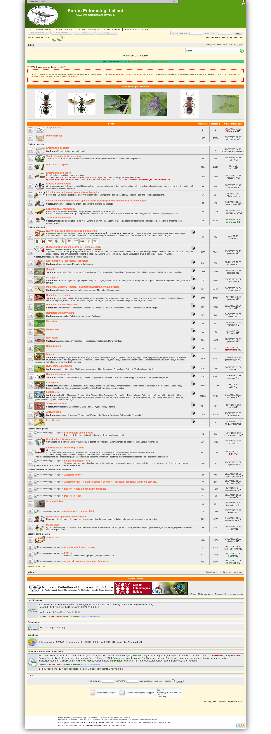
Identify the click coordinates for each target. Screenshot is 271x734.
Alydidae (78, 298)
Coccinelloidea (137, 386)
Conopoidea (119, 357)
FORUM (68, 553)
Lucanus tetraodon (231, 476)
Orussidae (107, 369)
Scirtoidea (90, 388)
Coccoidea (85, 316)
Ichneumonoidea (120, 377)
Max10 (231, 316)
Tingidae (129, 300)
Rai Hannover (141, 660)
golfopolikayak (231, 360)
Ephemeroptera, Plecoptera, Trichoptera (67, 261)
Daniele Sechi (46, 658)
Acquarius (231, 178)
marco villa (220, 658)
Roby (231, 160)
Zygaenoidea (56, 399)
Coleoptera (52, 382)
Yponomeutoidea (41, 399)
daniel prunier (231, 204)
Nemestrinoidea (64, 360)
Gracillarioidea (174, 395)
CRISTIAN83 (231, 424)
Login (30, 675)
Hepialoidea (51, 397)
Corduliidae (119, 272)
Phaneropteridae (139, 280)
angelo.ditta (149, 655)
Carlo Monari (216, 655)
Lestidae (152, 272)
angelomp (161, 655)
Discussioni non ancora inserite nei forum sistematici (74, 247)
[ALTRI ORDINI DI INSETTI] (88, 241)
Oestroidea (87, 360)
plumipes (231, 253)
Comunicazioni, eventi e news (79, 547)
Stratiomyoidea (167, 360)
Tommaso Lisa (231, 213)
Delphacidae (118, 308)
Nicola (90, 660)
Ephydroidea (153, 357)
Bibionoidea (83, 357)
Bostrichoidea (63, 386)
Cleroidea (110, 386)
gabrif (231, 556)
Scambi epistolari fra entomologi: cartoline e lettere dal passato (85, 204)
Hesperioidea (64, 397)
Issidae (128, 308)
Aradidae (100, 298)
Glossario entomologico (58, 183)
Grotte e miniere (54, 501)
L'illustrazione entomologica (61, 209)
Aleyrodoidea (63, 316)
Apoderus (172, 655)
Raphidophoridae (155, 280)
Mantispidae (101, 341)
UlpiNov (231, 282)
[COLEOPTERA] (37, 241)
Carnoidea (94, 357)
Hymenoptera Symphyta (59, 366)
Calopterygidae (74, 272)
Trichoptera (88, 264)
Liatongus (183, 658)
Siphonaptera (75, 407)
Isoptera (92, 290)
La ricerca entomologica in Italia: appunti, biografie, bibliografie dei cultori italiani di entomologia (96, 200)
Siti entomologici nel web (77, 461)
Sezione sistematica (37, 227)
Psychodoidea (113, 360)
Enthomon (67, 658)
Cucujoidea (150, 386)
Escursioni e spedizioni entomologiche (66, 516)
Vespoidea (163, 377)
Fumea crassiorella (123, 658)
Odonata (50, 269)
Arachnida (61, 415)
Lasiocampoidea (78, 397)
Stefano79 (176, 660)
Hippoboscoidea (167, 357)
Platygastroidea (136, 377)
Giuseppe (231, 378)
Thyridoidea (156, 397)
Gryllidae (71, 280)
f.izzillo (231, 513)
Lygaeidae (171, 298)
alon (231, 370)
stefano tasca (231, 505)
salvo (231, 443)
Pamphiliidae (119, 369)
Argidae (60, 369)
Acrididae (61, 280)
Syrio (231, 387)
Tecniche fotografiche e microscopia (141, 221)
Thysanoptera (100, 407)
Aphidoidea (75, 316)
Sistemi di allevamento (96, 221)
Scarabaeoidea (78, 388)
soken (231, 168)
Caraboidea (99, 386)
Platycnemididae (174, 272)
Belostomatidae (112, 298)
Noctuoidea (107, 397)
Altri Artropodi (53, 412)
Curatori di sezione (71, 616)
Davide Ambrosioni (231, 435)
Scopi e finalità (54, 127)
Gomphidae (142, 272)
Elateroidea (51, 388)
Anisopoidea (62, 357)
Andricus (137, 655)
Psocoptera (62, 407)
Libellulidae (161, 272)
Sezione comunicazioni (39, 534)
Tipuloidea (62, 362)
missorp (231, 187)
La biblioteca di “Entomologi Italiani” (65, 447)
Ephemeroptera (64, 264)
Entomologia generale (57, 148)
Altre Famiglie (152, 308)
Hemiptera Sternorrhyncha (60, 313)
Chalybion (231, 196)
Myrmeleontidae (115, 341)
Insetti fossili (53, 420)
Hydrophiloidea (64, 388)
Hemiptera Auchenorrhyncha (61, 304)
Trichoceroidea (74, 362)
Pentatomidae (69, 300)
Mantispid (208, 658)
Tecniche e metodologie (58, 217)
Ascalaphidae (63, 341)
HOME (29, 29)
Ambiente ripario (73, 475)
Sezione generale (36, 144)
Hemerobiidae (89, 341)
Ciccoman (231, 290)
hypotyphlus (231, 139)
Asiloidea (73, 357)
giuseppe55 (163, 658)
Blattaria (61, 290)
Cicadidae (99, 308)
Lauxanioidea (181, 357)
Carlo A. (205, 655)
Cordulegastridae (105, 272)
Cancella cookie (33, 566)
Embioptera (82, 290)
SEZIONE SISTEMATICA (88, 29)
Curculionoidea (162, 386)
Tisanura (111, 407)
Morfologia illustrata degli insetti (71, 151)
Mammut (231, 333)
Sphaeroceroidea (152, 360)
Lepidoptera (52, 392)
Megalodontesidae (94, 369)
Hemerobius (231, 350)
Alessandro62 (135, 642)
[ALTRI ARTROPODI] (95, 241)
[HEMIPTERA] (56, 241)
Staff (44, 566)
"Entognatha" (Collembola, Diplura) (93, 415)
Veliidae (137, 300)
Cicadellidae (88, 308)
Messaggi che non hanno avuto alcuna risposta (66, 257)
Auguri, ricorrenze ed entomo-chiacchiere (86, 561)
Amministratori (55, 616)
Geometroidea (160, 395)
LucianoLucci (195, 658)
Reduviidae (95, 300)
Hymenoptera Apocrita (58, 374)
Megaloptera (52, 329)
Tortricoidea (178, 397)
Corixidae (143, 298)
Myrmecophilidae (109, 280)
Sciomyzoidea (137, 360)
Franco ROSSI (104, 658)
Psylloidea (95, 316)
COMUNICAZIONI (43, 29)
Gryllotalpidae (82, 280)
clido (231, 238)
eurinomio (231, 222)
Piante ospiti (52, 525)
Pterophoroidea (133, 397)
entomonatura (81, 658)
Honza (173, 658)
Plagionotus (116, 660)
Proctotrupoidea (151, 377)
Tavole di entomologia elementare (63, 156)
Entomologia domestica (58, 173)
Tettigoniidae (169, 280)
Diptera (50, 354)
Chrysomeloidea (122, 386)
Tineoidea (167, 397)
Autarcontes (184, 655)
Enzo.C (92, 658)
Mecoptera (52, 321)
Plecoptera (77, 264)
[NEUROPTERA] (82, 241)
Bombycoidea (84, 395)
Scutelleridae (118, 300)
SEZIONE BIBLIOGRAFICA (136, 29)
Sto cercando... (54, 537)
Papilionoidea (119, 397)
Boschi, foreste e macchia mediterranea (85, 489)
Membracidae (139, 308)
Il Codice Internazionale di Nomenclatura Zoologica (72, 192)
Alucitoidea (72, 395)
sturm (231, 497)
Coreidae (133, 298)
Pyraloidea (145, 397)
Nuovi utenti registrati (90, 616)
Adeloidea (61, 395)
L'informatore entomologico (78, 432)
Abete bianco (79, 655)
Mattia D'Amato (67, 660)
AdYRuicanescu (106, 655)
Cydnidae (152, 298)
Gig (143, 658)
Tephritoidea (51, 362)
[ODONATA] (76, 241)
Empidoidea (141, 357)
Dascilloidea (176, 386)
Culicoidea (130, 357)
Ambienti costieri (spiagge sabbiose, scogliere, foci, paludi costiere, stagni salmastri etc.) (110, 482)
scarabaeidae (231, 520)
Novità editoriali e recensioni (61, 439)
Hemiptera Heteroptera (58, 295)
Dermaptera (71, 290)
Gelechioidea (147, 395)
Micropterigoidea (93, 397)
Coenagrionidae (89, 272)
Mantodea (101, 290)
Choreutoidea (97, 395)
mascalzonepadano (48, 660)
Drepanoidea (120, 395)
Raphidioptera (53, 346)
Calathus (195, 655)
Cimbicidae (80, 369)
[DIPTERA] (63, 241)
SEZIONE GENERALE (64, 29)
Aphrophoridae (63, 308)
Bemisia (231, 416)
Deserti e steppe (72, 496)
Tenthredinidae (140, 369)
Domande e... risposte (57, 164)
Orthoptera (52, 277)
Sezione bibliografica (38, 429)
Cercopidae (77, 308)
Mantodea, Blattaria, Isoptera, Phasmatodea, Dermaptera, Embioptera (82, 287)
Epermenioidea (133, 395)
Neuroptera (52, 337)
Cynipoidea (96, 377)
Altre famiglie (146, 300)
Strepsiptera (87, 407)
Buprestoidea (76, 386)
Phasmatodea (113, 290)
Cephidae (69, 369)
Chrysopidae (76, 341)
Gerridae (162, 298)
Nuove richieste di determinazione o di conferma (71, 231)
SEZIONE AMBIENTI (112, 29)
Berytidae (124, 298)
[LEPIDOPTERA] (43, 241)
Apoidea (61, 377)
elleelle (57, 658)
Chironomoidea (106, 357)
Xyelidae (152, 369)
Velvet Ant (231, 131)
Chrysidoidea (84, 377)
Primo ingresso (54, 135)
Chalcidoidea (71, 377)
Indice (31, 45)
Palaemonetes (231, 490)
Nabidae (50, 300)
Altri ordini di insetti (56, 403)
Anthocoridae (89, 298)
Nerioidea (76, 360)
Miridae (180, 298)
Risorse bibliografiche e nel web (71, 221)
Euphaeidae (130, 272)
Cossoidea (109, 395)
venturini (193, 660)
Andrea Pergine (231, 549)
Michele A (231, 264)
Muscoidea (51, 360)
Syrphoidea (180, 360)
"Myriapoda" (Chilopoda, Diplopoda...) (126, 415)
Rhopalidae (106, 300)
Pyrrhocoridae (83, 300)
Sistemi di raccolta (115, 221)
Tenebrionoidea (117, 388)
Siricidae (129, 369)
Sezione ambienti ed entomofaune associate (49, 470)
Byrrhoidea (88, 386)
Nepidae (58, 300)
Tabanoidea (39, 362)
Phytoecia (231, 465)
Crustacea (72, 415)
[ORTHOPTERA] (69, 241)
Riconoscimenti (118, 725)
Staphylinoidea (102, 388)
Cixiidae (108, 308)
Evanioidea (107, 377)
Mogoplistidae (95, 280)
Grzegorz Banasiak (231, 152)
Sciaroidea (125, 360)
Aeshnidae (62, 272)
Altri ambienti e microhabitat (79, 511)
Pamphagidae (125, 280)
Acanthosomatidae (65, 298)
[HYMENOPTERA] (50, 241)
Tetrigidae (180, 280)
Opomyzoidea (99, 360)
